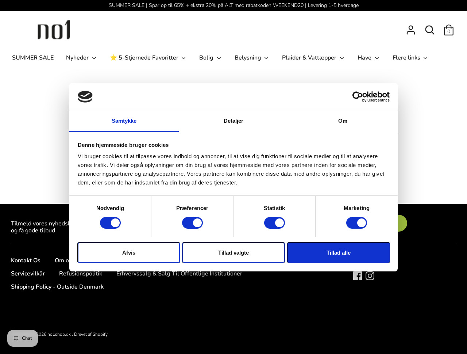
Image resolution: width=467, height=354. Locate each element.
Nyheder (78, 58)
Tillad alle (339, 253)
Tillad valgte (233, 253)
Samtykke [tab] (124, 121)
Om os (63, 260)
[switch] (192, 223)
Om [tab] (342, 121)
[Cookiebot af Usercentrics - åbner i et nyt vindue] (358, 96)
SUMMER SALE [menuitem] (33, 58)
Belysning (249, 58)
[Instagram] (370, 275)
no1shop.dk (59, 334)
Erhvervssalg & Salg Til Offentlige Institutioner (179, 274)
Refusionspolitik (80, 274)
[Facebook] (357, 275)
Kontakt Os (25, 260)
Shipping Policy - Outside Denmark (57, 287)
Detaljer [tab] (234, 121)
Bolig (207, 58)
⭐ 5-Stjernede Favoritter (145, 58)
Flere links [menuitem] (407, 58)
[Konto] (411, 27)
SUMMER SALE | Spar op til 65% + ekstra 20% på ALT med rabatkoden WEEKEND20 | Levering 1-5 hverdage (234, 5)
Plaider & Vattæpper (310, 58)
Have (365, 58)
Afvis (128, 253)
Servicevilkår (28, 274)
